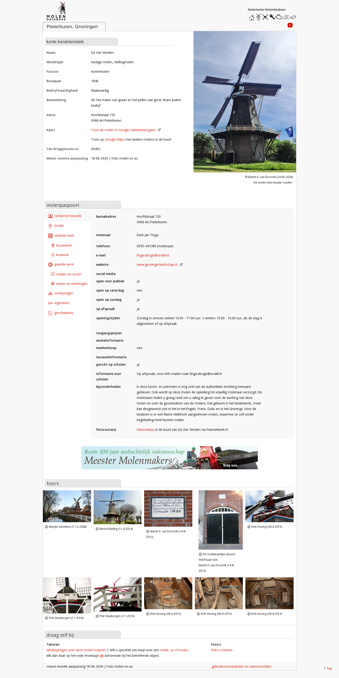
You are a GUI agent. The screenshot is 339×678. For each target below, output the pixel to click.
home (252, 16)
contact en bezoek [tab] (67, 216)
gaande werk (64, 264)
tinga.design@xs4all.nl (153, 255)
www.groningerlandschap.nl (157, 264)
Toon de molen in (123, 130)
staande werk (64, 235)
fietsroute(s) (145, 429)
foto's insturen (221, 650)
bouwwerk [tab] (64, 245)
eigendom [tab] (61, 303)
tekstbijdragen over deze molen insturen (76, 650)
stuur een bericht (294, 17)
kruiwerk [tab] (62, 255)
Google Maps (115, 139)
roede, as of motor (174, 650)
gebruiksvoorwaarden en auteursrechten (241, 666)
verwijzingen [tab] (63, 293)
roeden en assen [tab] (68, 274)
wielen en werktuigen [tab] (71, 283)
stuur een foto (286, 17)
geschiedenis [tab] (63, 312)
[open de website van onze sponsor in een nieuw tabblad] (169, 460)
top (329, 668)
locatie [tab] (59, 225)
